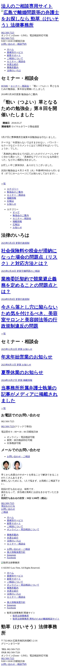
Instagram (11, 555)
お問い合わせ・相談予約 (14, 44)
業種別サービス (15, 52)
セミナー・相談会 (16, 61)
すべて (16, 212)
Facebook (11, 557)
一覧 (3, 183)
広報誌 (10, 201)
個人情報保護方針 (16, 552)
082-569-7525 (7, 38)
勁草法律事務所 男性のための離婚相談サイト (36, 619)
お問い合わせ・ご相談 (18, 456)
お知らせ (11, 204)
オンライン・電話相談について (23, 529)
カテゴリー (12, 189)
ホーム (10, 49)
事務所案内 (12, 67)
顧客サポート (14, 55)
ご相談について (15, 58)
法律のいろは (14, 70)
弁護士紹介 (12, 64)
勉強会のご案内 (15, 192)
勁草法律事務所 (21, 616)
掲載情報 (11, 198)
